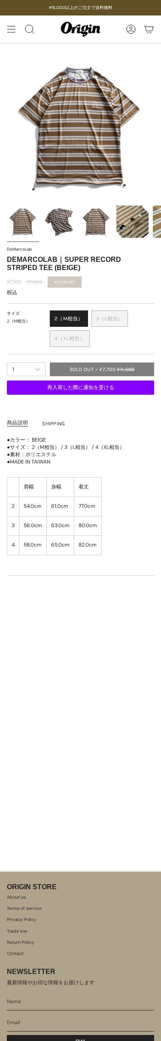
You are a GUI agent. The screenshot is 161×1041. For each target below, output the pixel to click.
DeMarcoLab (19, 249)
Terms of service (24, 908)
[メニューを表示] (11, 29)
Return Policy (20, 942)
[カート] (149, 29)
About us (16, 897)
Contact (15, 953)
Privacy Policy (21, 919)
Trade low (17, 931)
